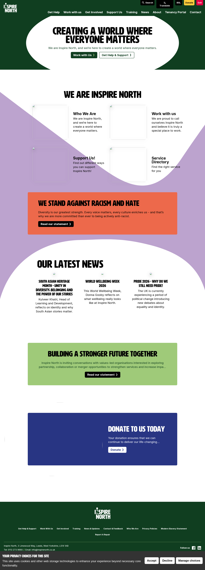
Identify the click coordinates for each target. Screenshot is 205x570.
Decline (167, 560)
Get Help (54, 12)
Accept (151, 560)
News (145, 12)
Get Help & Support (27, 528)
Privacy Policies (149, 528)
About (157, 12)
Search (149, 2)
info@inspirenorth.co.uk (43, 549)
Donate (189, 2)
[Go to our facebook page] (194, 548)
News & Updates (92, 528)
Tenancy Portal (175, 12)
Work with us (72, 12)
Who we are (132, 528)
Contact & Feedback (113, 528)
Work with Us (46, 528)
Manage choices (189, 560)
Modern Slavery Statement (174, 528)
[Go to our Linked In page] (199, 548)
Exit (200, 2)
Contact (195, 12)
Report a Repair (102, 534)
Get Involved (94, 12)
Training (131, 12)
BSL (179, 2)
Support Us (114, 12)
